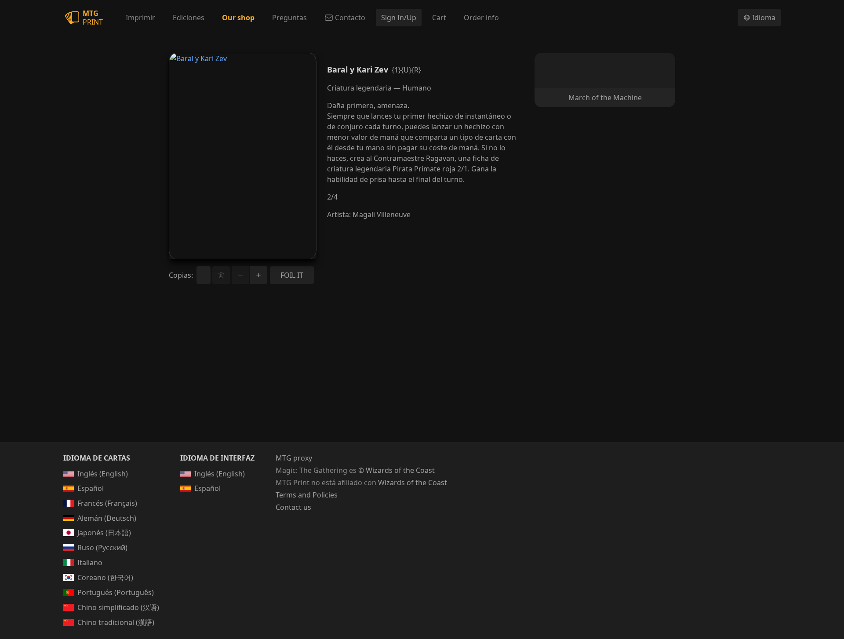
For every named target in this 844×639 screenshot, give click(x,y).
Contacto (350, 17)
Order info (481, 17)
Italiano (89, 562)
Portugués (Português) (115, 592)
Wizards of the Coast (412, 482)
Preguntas (289, 17)
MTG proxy (294, 458)
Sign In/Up (398, 17)
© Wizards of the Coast (396, 470)
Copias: (181, 275)
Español (90, 488)
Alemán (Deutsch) (106, 518)
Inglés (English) (102, 474)
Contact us (293, 507)
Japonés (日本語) (104, 532)
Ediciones (188, 17)
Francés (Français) (107, 503)
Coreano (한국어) (105, 577)
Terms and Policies (307, 495)
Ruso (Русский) (102, 547)
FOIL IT (291, 275)
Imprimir (140, 17)
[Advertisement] (422, 373)
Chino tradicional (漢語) (115, 622)
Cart (439, 17)
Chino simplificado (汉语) (118, 607)
